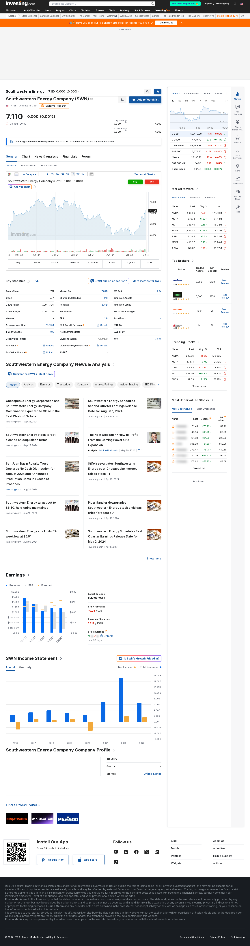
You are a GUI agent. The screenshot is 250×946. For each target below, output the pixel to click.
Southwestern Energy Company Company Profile (58, 750)
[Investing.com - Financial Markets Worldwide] (20, 3)
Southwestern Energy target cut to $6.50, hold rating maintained (31, 505)
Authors (217, 863)
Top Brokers (181, 261)
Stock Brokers (142, 16)
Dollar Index (178, 169)
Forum (86, 156)
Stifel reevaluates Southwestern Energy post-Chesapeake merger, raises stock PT (112, 469)
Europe (155, 16)
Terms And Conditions (192, 937)
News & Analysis (46, 156)
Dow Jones (178, 145)
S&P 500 (176, 151)
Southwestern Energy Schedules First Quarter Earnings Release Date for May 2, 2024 (115, 536)
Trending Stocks (183, 342)
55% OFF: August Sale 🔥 (185, 3)
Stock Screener (142, 10)
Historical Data (28, 165)
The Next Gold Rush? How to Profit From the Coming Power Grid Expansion (113, 440)
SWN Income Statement (31, 658)
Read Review (225, 282)
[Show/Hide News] (91, 174)
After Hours (98, 16)
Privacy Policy (217, 937)
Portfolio (176, 855)
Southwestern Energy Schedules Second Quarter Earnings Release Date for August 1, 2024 (112, 406)
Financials (70, 156)
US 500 (176, 139)
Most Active (208, 16)
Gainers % (195, 197)
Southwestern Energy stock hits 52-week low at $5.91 (31, 533)
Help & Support (222, 855)
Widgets (176, 863)
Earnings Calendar (49, 16)
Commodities (191, 93)
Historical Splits (49, 165)
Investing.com (13, 489)
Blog (174, 840)
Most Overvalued (206, 408)
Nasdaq (176, 157)
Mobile (175, 848)
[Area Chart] (16, 174)
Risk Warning (238, 937)
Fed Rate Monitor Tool (173, 16)
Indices (176, 93)
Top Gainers (194, 16)
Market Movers (183, 189)
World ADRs (126, 16)
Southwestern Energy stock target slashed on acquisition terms (30, 437)
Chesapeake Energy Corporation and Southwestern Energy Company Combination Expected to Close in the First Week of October (33, 408)
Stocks (12, 16)
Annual (10, 667)
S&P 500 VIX (179, 163)
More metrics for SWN (147, 280)
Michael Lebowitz (108, 450)
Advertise (219, 848)
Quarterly (25, 667)
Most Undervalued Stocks (190, 400)
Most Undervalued (182, 408)
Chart (26, 156)
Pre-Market (84, 16)
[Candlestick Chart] (10, 174)
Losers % (210, 197)
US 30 (175, 133)
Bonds (207, 93)
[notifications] (235, 3)
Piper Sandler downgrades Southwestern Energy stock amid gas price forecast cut (115, 508)
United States (68, 16)
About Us (218, 840)
